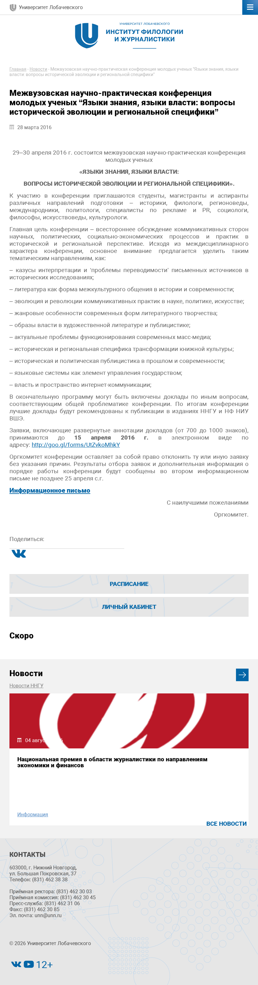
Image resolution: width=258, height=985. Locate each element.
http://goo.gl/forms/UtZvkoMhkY (76, 444)
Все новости (226, 823)
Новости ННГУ (26, 686)
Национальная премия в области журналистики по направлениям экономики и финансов (112, 762)
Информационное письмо (49, 490)
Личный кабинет (129, 606)
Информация (32, 815)
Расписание (129, 584)
